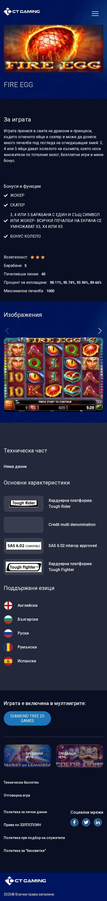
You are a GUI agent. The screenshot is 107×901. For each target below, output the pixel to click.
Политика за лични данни (25, 812)
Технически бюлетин (21, 782)
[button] (100, 330)
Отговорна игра (17, 795)
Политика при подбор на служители (34, 838)
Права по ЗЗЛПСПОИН (22, 825)
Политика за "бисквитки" (25, 851)
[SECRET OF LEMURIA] (27, 766)
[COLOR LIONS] (79, 766)
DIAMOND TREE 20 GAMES (27, 718)
